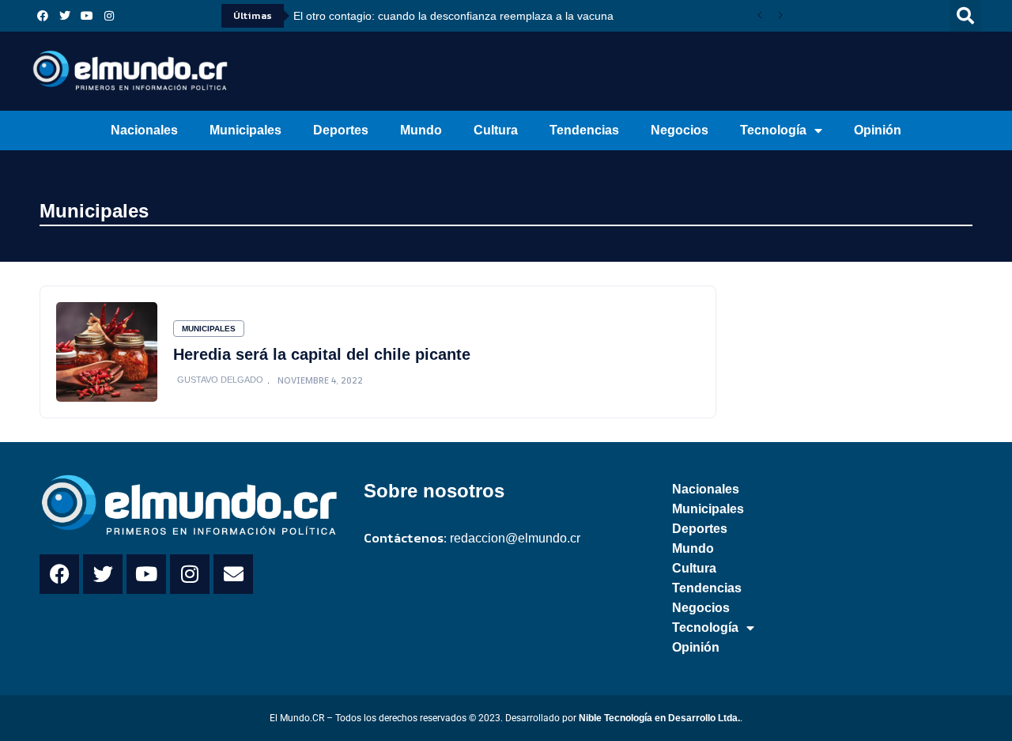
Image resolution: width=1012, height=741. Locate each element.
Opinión (877, 130)
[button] (965, 16)
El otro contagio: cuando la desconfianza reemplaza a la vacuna (453, 15)
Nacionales (144, 130)
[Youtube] (87, 16)
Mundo (421, 130)
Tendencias (584, 130)
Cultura (496, 130)
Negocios (679, 130)
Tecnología (773, 130)
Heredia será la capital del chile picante (321, 354)
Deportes (340, 130)
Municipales (245, 130)
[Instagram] (109, 16)
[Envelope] (233, 574)
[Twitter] (65, 16)
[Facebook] (43, 16)
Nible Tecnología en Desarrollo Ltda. (659, 718)
